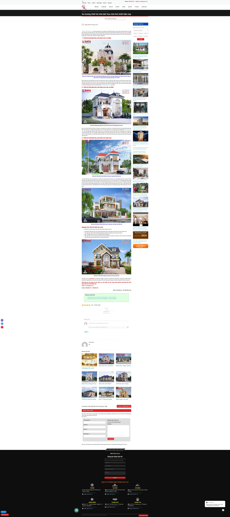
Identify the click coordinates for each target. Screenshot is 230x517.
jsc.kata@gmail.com (143, 1)
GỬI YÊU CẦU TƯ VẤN (143, 515)
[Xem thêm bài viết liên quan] (140, 245)
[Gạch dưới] (93, 327)
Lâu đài (123, 6)
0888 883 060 (112, 507)
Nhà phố (117, 6)
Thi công (137, 6)
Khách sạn (104, 6)
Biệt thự (111, 6)
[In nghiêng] (91, 327)
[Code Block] (101, 327)
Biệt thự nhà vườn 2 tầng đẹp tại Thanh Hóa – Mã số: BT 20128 (102, 297)
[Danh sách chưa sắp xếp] (98, 327)
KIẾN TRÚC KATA (115, 453)
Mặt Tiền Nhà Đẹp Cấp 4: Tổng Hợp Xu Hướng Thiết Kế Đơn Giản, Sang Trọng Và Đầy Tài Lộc (140, 210)
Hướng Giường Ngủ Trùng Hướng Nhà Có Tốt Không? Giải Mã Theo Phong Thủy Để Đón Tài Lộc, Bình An (140, 229)
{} (104, 327)
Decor (89, 2)
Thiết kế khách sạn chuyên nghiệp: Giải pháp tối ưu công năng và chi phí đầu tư (140, 144)
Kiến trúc (97, 6)
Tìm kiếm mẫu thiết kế (111, 18)
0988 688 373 (131, 1)
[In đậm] (89, 327)
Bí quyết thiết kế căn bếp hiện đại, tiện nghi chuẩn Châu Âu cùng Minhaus (140, 99)
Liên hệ (93, 2)
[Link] (103, 327)
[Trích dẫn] (99, 327)
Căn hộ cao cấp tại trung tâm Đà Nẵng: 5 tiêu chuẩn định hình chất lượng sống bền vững (140, 128)
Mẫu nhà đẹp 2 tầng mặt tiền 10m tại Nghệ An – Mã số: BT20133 (102, 298)
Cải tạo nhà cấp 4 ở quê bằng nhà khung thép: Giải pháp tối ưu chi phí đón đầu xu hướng (140, 56)
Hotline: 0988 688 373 (124, 406)
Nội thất (130, 6)
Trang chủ (84, 11)
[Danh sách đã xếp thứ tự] (96, 327)
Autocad (110, 2)
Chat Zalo (3, 511)
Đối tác (104, 2)
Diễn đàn (84, 2)
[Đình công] (94, 327)
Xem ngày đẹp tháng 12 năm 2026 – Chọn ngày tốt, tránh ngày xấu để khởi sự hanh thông (140, 241)
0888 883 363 (90, 508)
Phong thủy (144, 6)
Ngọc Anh (87, 24)
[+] (106, 327)
